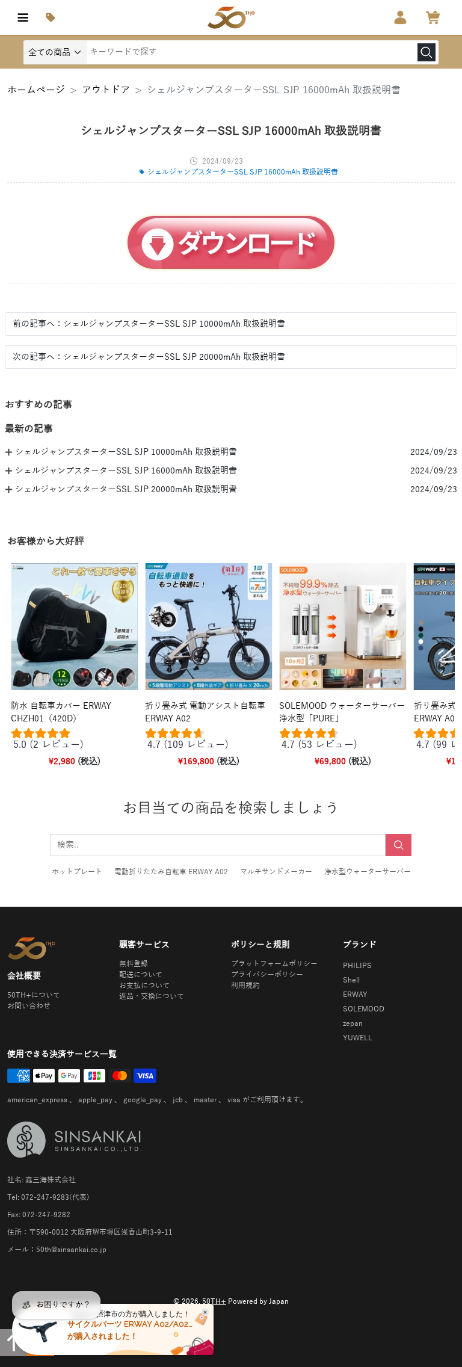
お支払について (144, 985)
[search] (426, 52)
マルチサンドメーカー (276, 872)
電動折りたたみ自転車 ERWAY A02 (171, 872)
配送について (140, 974)
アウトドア (106, 90)
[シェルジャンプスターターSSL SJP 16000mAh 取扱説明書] (231, 242)
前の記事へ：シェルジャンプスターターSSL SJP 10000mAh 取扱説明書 (149, 324)
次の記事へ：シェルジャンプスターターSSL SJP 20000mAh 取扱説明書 (149, 357)
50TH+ (214, 1301)
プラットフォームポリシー (274, 964)
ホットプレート (77, 872)
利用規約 (245, 985)
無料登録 (133, 964)
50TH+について (33, 995)
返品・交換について (151, 996)
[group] (74, 742)
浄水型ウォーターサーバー (367, 872)
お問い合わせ (29, 1006)
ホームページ (36, 90)
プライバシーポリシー (267, 974)
